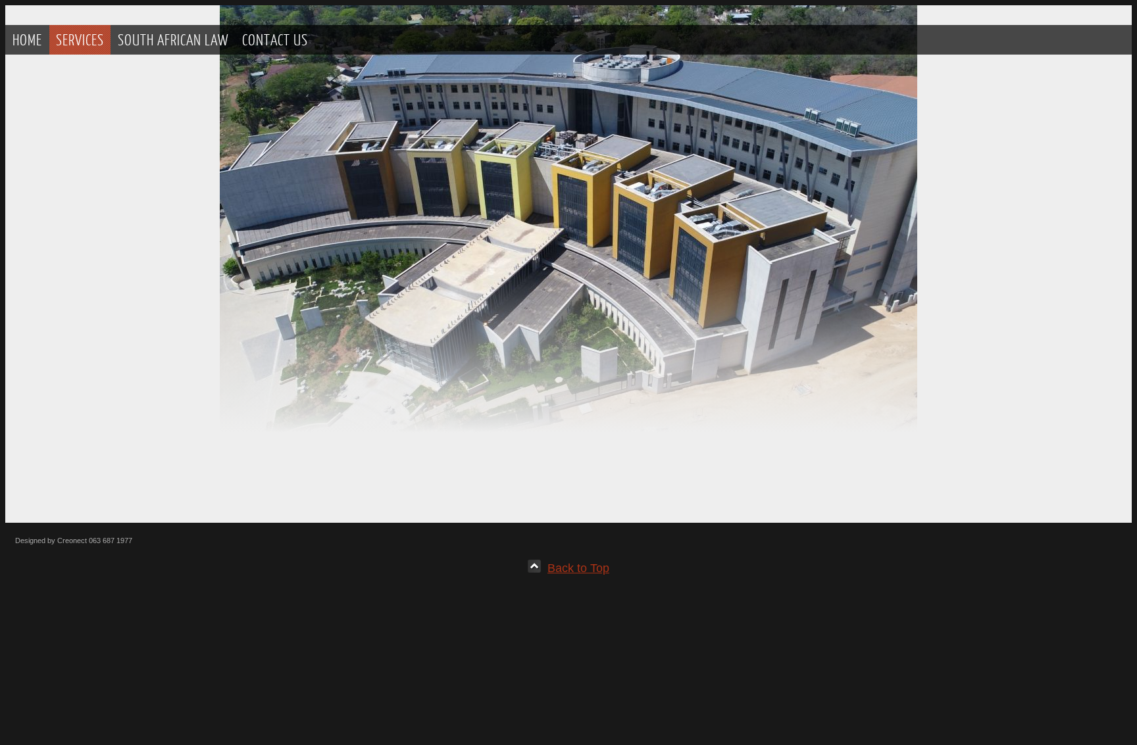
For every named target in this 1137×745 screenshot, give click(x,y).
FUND (55, 256)
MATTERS (62, 323)
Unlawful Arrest (85, 133)
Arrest (66, 390)
